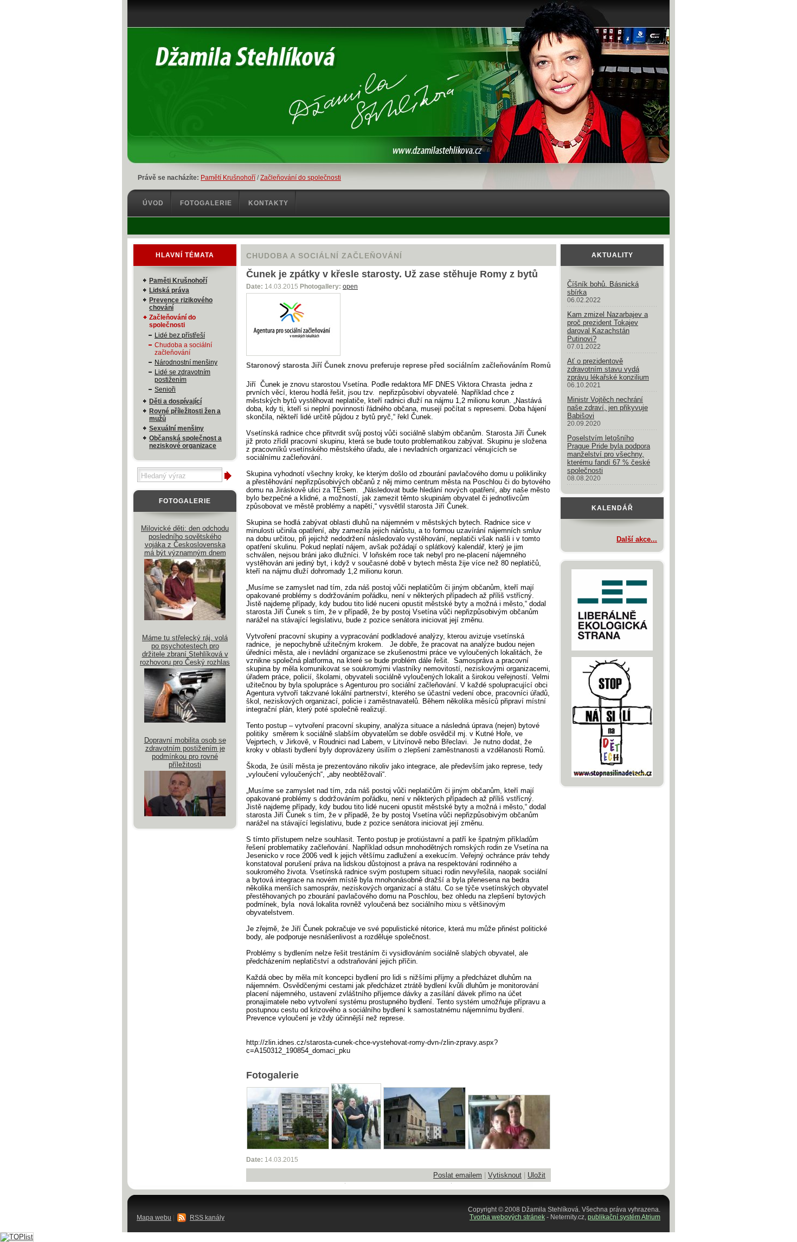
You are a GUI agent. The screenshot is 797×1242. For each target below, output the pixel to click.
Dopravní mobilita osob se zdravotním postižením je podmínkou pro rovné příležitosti (185, 752)
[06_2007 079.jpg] (288, 1147)
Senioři (165, 389)
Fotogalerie (206, 203)
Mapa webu (154, 1217)
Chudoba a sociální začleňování (183, 348)
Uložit (536, 1175)
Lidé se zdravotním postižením (182, 375)
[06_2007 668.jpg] (424, 1147)
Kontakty (268, 203)
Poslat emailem (457, 1175)
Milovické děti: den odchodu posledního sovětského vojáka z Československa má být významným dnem (185, 540)
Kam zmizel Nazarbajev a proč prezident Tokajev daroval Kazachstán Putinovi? (607, 326)
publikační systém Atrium (624, 1217)
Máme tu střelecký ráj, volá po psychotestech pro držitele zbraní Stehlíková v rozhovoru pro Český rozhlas (185, 650)
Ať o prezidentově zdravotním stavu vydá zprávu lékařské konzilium (608, 369)
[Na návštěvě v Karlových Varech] (509, 1147)
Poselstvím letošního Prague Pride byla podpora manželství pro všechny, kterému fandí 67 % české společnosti (608, 454)
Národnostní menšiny (186, 362)
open (350, 286)
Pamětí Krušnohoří (228, 177)
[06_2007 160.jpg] (356, 1147)
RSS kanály (207, 1217)
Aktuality (612, 255)
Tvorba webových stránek (507, 1217)
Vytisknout (505, 1175)
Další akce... (636, 539)
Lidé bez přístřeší (180, 335)
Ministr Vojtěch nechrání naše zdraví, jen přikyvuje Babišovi (607, 407)
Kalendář (612, 508)
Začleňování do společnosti (300, 177)
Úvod (153, 203)
